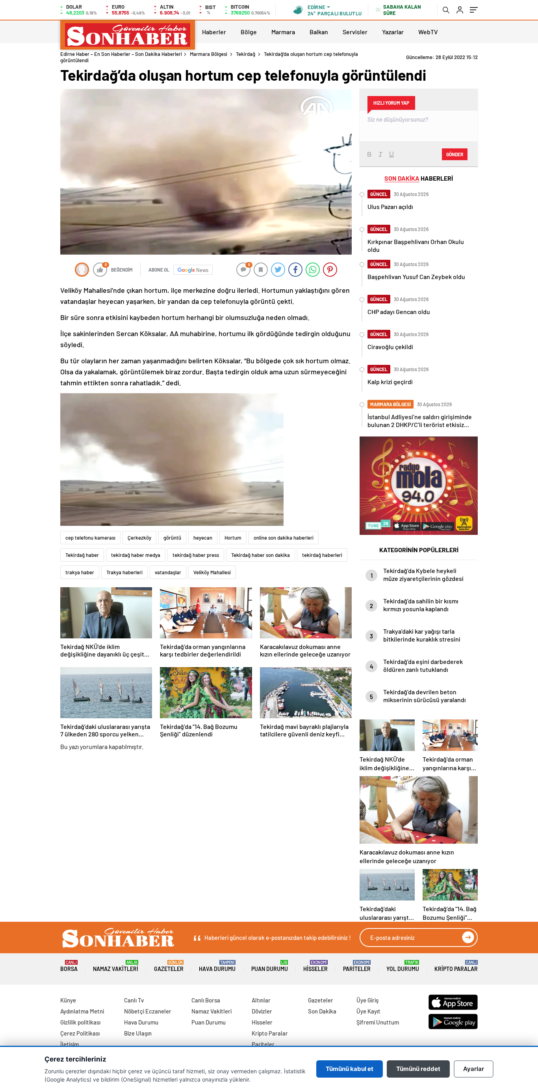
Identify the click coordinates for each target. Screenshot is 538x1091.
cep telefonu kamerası (90, 537)
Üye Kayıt (368, 1011)
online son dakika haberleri (284, 537)
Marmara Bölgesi (208, 54)
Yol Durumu (402, 966)
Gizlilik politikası (80, 1022)
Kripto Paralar (456, 966)
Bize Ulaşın (138, 1033)
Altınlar (261, 1000)
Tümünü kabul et (349, 1069)
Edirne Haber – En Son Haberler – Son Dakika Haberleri (121, 54)
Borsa (69, 966)
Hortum (232, 537)
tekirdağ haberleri (322, 555)
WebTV (428, 31)
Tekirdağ (245, 54)
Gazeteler (169, 966)
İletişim (69, 1044)
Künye (68, 1000)
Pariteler (357, 966)
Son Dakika (322, 1011)
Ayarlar (473, 1069)
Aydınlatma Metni (82, 1011)
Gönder (454, 154)
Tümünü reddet (418, 1069)
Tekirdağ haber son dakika (260, 555)
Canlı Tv (134, 1000)
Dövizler (262, 1011)
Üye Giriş (367, 1000)
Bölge (249, 31)
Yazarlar (393, 31)
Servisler (355, 31)
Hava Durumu (217, 966)
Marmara (283, 31)
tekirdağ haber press (196, 555)
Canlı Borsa (205, 1000)
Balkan (319, 31)
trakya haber (79, 572)
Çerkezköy (139, 537)
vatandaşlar (168, 572)
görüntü (172, 537)
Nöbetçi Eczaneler (147, 1011)
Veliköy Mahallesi (212, 572)
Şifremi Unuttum (377, 1022)
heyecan (202, 537)
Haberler (214, 31)
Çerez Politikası (80, 1033)
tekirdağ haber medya (135, 555)
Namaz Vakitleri (115, 966)
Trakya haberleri (124, 572)
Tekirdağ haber (82, 555)
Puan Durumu (269, 966)
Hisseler (315, 966)
